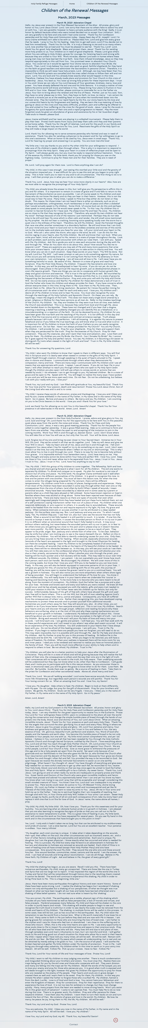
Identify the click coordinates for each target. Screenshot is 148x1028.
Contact (74, 1024)
